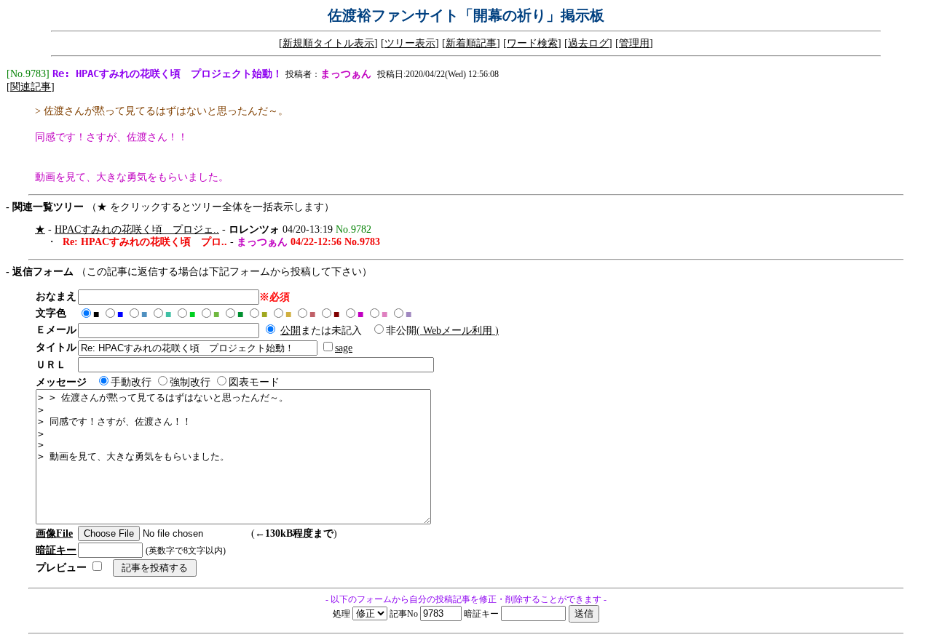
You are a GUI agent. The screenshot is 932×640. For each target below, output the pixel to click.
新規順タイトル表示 (328, 43)
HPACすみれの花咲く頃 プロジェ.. (137, 229)
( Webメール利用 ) (457, 330)
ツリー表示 (409, 43)
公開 (290, 330)
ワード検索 (532, 43)
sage (343, 348)
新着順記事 (471, 43)
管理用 (634, 43)
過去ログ (588, 43)
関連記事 (30, 86)
